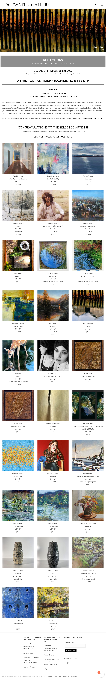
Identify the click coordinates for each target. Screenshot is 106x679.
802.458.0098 (49, 650)
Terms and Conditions (45, 676)
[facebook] (65, 663)
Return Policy (74, 676)
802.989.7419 (29, 648)
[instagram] (68, 663)
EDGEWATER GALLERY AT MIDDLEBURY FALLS (53, 639)
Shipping (66, 676)
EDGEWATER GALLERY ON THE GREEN (32, 638)
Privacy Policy (58, 676)
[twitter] (71, 663)
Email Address (70, 642)
